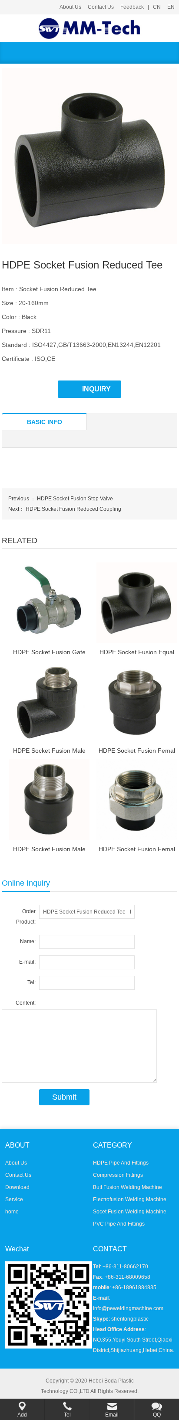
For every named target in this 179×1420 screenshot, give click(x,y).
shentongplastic (130, 1319)
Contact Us (101, 7)
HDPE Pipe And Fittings (121, 1163)
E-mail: (27, 962)
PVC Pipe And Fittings (119, 1224)
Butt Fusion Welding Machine (127, 1187)
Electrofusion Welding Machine (129, 1199)
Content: (26, 1003)
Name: (28, 941)
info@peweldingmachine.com (128, 1308)
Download (17, 1187)
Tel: (31, 982)
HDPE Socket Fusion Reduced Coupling (73, 509)
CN (157, 7)
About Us (70, 7)
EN (171, 7)
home (12, 1212)
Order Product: (26, 916)
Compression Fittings (118, 1175)
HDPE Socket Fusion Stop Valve (75, 499)
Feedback (132, 7)
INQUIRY (96, 389)
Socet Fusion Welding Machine (129, 1212)
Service (14, 1199)
